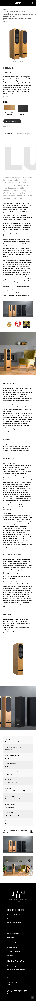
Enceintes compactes (14, 922)
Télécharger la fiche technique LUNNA (15, 831)
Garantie (10, 955)
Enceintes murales (13, 933)
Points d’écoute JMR (32, 3)
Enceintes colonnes (13, 919)
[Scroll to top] (32, 997)
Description (9, 134)
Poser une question (7, 126)
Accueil (5, 9)
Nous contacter (12, 947)
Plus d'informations (8, 96)
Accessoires (11, 937)
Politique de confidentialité (16, 969)
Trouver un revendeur (14, 951)
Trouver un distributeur (12, 121)
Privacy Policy (14, 991)
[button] (8, 978)
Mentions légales (12, 966)
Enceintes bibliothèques (15, 915)
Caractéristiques (23, 134)
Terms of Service (24, 991)
